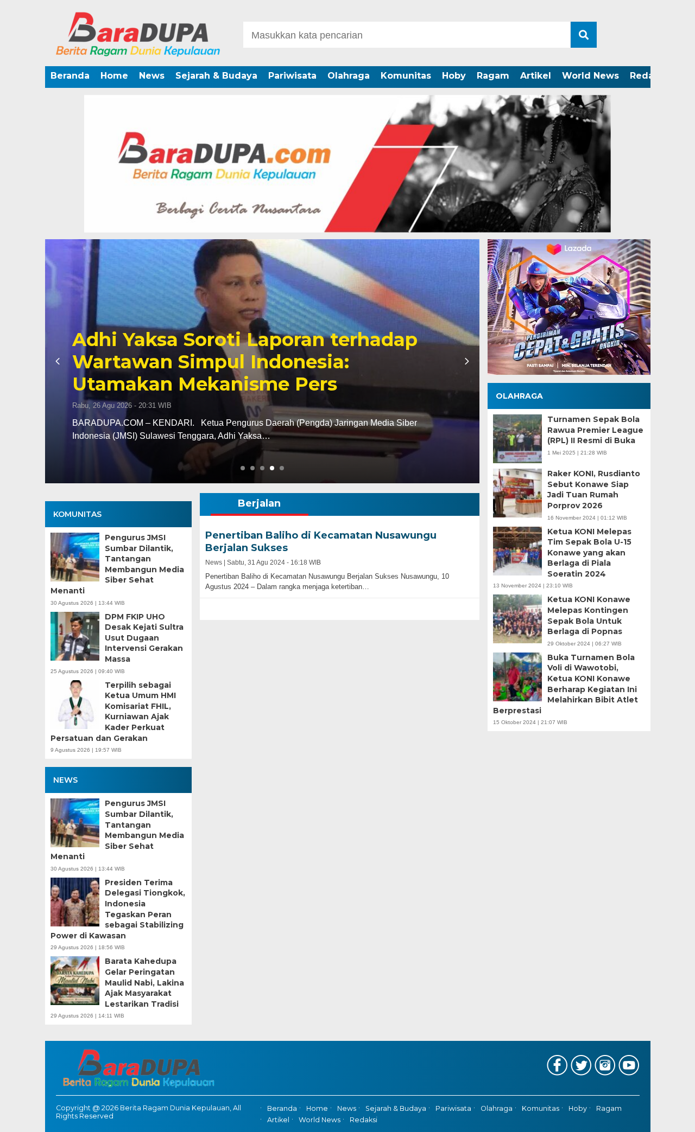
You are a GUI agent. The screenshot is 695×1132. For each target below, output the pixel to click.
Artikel (535, 76)
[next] (465, 361)
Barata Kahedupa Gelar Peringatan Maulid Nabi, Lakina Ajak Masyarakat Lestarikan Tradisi (144, 982)
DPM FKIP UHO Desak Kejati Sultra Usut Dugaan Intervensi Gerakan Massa (144, 638)
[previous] (59, 361)
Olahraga (348, 76)
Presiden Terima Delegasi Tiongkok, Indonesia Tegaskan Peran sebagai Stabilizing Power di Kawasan (117, 909)
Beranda (70, 76)
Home (114, 76)
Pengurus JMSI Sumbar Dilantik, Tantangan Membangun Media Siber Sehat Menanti (117, 564)
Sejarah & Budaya (216, 76)
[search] (584, 35)
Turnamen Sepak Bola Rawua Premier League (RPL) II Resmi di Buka (595, 429)
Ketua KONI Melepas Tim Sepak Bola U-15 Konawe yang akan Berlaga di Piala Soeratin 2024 (589, 552)
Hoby (454, 76)
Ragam (493, 76)
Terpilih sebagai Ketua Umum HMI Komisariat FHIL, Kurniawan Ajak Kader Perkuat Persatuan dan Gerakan (113, 711)
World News (590, 76)
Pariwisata (292, 76)
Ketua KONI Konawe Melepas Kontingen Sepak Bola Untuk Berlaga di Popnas (588, 615)
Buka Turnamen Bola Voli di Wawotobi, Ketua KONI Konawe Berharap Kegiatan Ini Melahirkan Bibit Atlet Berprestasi (565, 684)
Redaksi (648, 76)
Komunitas (406, 76)
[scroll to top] (662, 1116)
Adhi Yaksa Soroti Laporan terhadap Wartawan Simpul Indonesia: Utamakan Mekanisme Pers (245, 362)
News (152, 76)
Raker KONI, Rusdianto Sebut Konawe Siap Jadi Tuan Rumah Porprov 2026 (593, 489)
